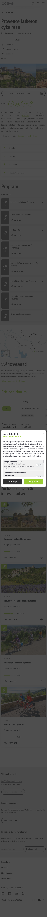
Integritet (18, 436)
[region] (23, 468)
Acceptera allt (33, 482)
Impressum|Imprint (8, 436)
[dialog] (23, 458)
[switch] (39, 464)
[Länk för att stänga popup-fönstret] (43, 433)
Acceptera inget (12, 482)
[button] (37, 465)
